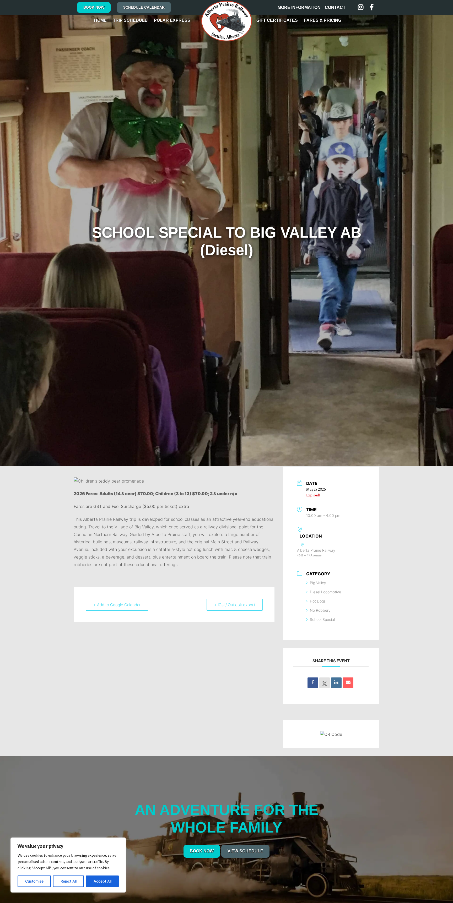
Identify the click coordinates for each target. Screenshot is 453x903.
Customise (34, 881)
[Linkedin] (336, 682)
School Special (322, 619)
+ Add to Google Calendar (117, 604)
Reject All (69, 881)
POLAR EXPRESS (172, 20)
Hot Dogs (318, 601)
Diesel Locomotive (325, 592)
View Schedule (245, 851)
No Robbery (320, 610)
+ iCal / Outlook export (234, 604)
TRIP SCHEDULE (130, 20)
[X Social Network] (324, 682)
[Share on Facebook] (313, 682)
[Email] (348, 682)
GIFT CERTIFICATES (277, 20)
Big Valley (318, 583)
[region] (68, 865)
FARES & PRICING (322, 20)
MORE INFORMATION (299, 7)
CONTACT (335, 7)
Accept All (102, 881)
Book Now (93, 7)
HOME (100, 20)
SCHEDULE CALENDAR (144, 7)
